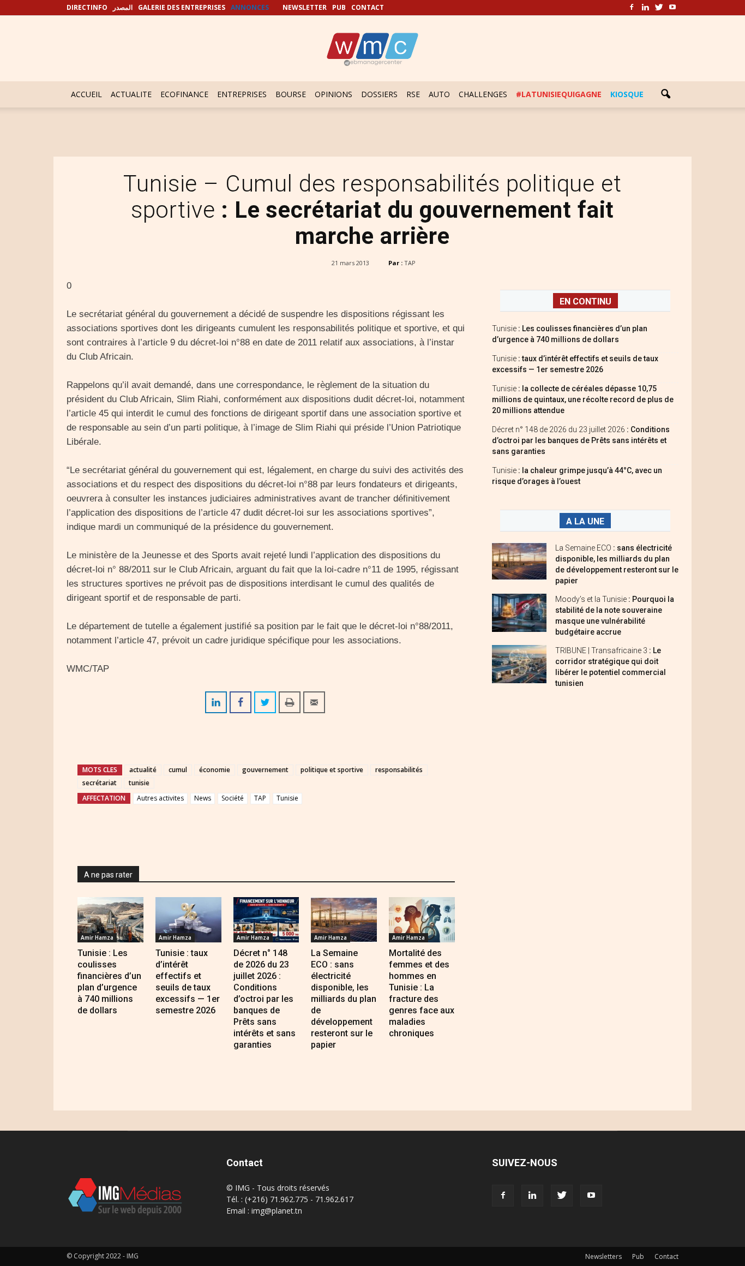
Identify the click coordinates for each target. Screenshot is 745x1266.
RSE (413, 94)
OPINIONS (333, 94)
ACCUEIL (86, 94)
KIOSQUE (627, 94)
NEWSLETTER (305, 7)
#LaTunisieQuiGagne (559, 94)
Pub (638, 1256)
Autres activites (160, 798)
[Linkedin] (645, 7)
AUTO (439, 94)
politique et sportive (332, 769)
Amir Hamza (97, 937)
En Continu (585, 301)
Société (232, 798)
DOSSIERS (379, 94)
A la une (585, 521)
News (202, 798)
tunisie (139, 782)
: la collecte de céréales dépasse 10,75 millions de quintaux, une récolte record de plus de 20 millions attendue (583, 399)
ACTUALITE (131, 94)
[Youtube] (672, 7)
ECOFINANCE (184, 94)
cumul (178, 769)
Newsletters (603, 1256)
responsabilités (399, 769)
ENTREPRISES (242, 94)
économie (214, 769)
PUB (339, 7)
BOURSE (290, 94)
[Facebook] (632, 7)
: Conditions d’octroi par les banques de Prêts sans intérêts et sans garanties (581, 440)
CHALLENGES (483, 94)
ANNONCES (250, 7)
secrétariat (99, 782)
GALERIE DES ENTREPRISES (181, 7)
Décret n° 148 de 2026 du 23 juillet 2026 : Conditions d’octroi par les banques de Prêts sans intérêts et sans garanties (264, 999)
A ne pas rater (108, 874)
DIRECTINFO (87, 7)
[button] (665, 94)
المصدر (123, 7)
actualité (143, 769)
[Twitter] (659, 7)
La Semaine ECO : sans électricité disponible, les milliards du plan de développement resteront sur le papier (343, 999)
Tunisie (287, 798)
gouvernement (265, 769)
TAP (410, 263)
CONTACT (367, 7)
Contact (666, 1256)
